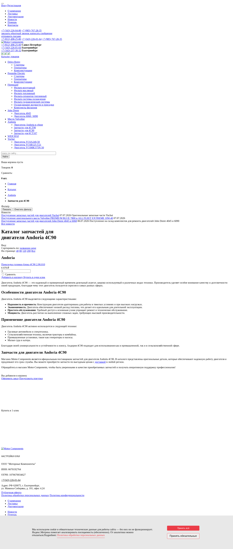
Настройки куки (10, 456)
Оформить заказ (10, 378)
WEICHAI (13, 136)
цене (33, 248)
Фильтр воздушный (24, 87)
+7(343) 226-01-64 (10, 480)
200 (29, 251)
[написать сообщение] (6, 53)
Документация (15, 16)
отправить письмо (11, 36)
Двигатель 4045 (22, 113)
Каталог (12, 189)
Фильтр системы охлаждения (29, 99)
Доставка (13, 13)
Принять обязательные (183, 536)
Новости (12, 19)
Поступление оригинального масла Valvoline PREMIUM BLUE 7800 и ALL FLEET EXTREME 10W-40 (57, 218)
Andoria (12, 122)
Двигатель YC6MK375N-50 (29, 147)
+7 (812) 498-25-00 (11, 44)
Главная (12, 183)
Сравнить (10, 274)
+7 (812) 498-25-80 (11, 39)
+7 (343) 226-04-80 (11, 30)
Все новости (8, 223)
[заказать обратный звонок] (2, 53)
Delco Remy (14, 62)
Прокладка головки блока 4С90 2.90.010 (23, 264)
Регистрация (14, 5)
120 (24, 251)
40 (17, 251)
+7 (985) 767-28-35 (32, 30)
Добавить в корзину (12, 277)
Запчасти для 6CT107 (25, 133)
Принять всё (183, 528)
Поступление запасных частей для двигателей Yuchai (30, 215)
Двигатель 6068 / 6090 (26, 116)
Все (33, 251)
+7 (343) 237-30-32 (11, 50)
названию (25, 248)
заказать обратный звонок (15, 33)
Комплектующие (23, 70)
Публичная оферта (11, 492)
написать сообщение (41, 33)
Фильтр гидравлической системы (32, 102)
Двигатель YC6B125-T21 (27, 144)
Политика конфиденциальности (67, 495)
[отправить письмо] (9, 53)
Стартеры (19, 64)
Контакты (13, 25)
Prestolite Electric (16, 73)
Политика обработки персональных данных (25, 495)
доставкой (100, 362)
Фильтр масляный (23, 90)
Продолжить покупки (31, 378)
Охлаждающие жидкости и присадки (34, 104)
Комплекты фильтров (25, 107)
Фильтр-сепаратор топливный (30, 96)
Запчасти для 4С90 (24, 130)
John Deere (13, 110)
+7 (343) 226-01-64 (32, 39)
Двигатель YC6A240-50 (27, 142)
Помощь (12, 22)
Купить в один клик (34, 277)
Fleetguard (13, 84)
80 (20, 251)
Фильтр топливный (24, 93)
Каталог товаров (10, 56)
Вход (4, 5)
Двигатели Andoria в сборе (28, 124)
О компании (14, 11)
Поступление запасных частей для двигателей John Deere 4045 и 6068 (39, 221)
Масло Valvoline (16, 119)
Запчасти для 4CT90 (25, 127)
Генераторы (20, 67)
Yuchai (11, 139)
